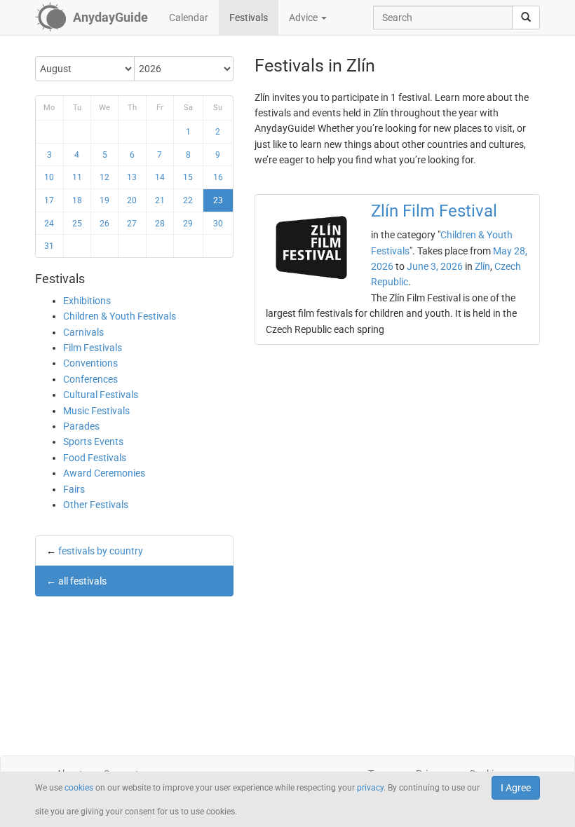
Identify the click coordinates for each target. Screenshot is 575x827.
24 (49, 223)
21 (160, 200)
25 (77, 223)
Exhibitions (87, 300)
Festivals (248, 17)
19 (104, 200)
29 (188, 223)
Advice (304, 17)
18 (77, 200)
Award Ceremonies (104, 473)
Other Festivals (95, 504)
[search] (526, 17)
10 (49, 177)
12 (104, 177)
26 (104, 223)
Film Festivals (92, 347)
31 (49, 246)
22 (188, 200)
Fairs (74, 489)
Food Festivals (94, 457)
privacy (370, 788)
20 (132, 200)
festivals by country (100, 550)
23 (218, 200)
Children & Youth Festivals (119, 316)
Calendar (188, 17)
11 (77, 177)
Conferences (90, 379)
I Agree (516, 787)
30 (218, 223)
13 (132, 177)
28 (160, 223)
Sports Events (93, 441)
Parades (81, 426)
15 (188, 177)
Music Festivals (96, 410)
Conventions (90, 363)
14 (160, 177)
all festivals (82, 581)
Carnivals (83, 332)
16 (218, 177)
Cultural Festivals (100, 394)
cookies (79, 788)
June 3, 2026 (435, 266)
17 (49, 200)
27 (132, 223)
